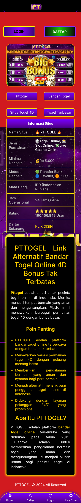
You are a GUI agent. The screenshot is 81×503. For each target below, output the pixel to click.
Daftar (30, 500)
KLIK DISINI (44, 226)
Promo (10, 500)
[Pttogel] (40, 9)
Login (50, 500)
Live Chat (71, 500)
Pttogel (17, 292)
